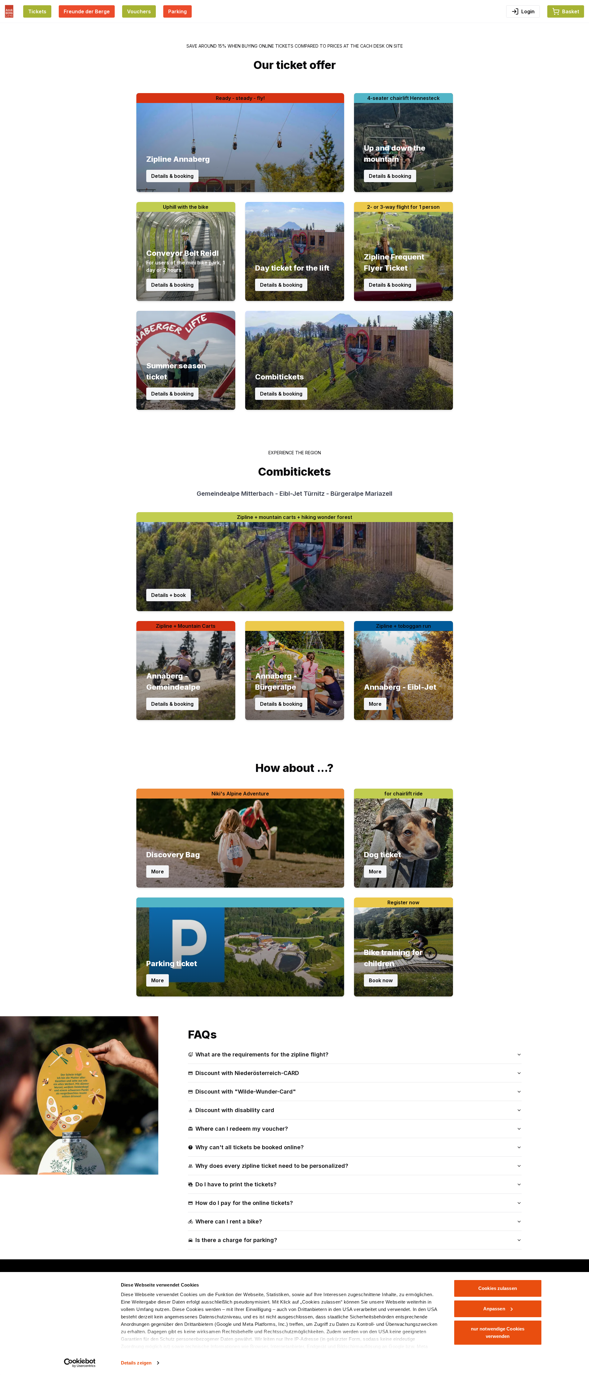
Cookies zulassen (497, 1288)
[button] (565, 11)
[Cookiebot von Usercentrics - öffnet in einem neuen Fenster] (80, 1363)
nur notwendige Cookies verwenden (497, 1332)
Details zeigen (136, 1362)
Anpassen (494, 1308)
